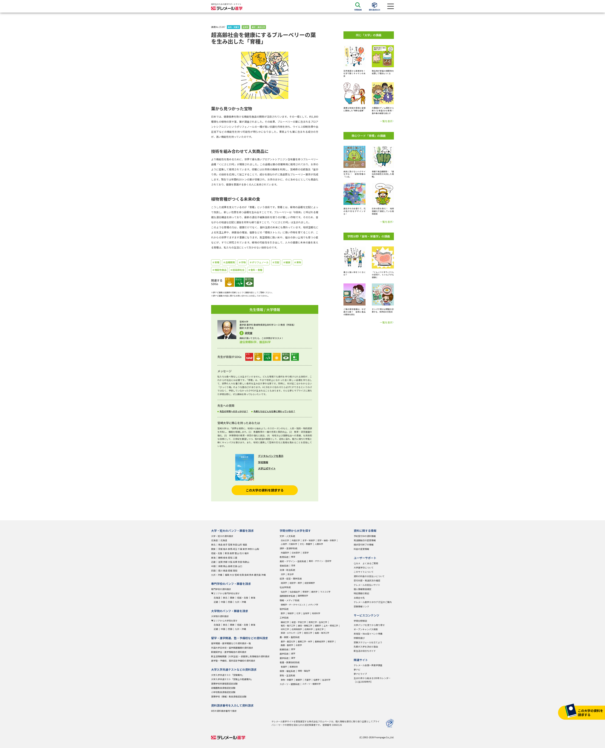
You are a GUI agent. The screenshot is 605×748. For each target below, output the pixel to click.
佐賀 (241, 574)
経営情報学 (310, 582)
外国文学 (296, 540)
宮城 (230, 544)
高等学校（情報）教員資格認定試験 (228, 696)
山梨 (257, 549)
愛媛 (230, 570)
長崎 (246, 574)
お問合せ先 (359, 597)
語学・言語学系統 (288, 548)
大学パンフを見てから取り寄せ (369, 625)
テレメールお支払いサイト (367, 584)
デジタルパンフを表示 (270, 456)
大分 (232, 574)
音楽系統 (284, 565)
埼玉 (235, 549)
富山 (237, 553)
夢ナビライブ (360, 673)
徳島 (225, 570)
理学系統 (284, 609)
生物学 (245, 27)
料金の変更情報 (361, 549)
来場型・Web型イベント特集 (368, 633)
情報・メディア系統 (289, 600)
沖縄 (263, 574)
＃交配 (275, 262)
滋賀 (220, 561)
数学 (283, 613)
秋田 (235, 544)
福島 (245, 544)
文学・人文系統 (287, 536)
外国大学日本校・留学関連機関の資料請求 (232, 647)
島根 (230, 566)
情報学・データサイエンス (293, 604)
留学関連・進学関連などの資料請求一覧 (231, 643)
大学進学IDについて (364, 567)
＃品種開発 (229, 262)
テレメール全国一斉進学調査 (368, 665)
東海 (213, 557)
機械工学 (285, 622)
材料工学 (285, 629)
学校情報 (263, 462)
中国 (213, 566)
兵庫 (235, 561)
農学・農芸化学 (258, 27)
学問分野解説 (360, 620)
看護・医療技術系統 (290, 662)
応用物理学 (297, 629)
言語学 (305, 552)
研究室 (248, 332)
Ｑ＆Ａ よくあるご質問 (366, 563)
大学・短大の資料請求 (222, 536)
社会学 (284, 591)
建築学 (318, 625)
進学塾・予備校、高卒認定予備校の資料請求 (233, 660)
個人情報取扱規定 (362, 589)
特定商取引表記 (361, 593)
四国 (213, 570)
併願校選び (359, 638)
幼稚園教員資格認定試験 (223, 687)
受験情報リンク (361, 606)
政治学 (291, 574)
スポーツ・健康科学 (311, 683)
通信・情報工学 (305, 625)
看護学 (284, 666)
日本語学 (296, 552)
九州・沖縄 (216, 574)
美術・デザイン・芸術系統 (293, 561)
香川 (220, 570)
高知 (235, 570)
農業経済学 (320, 641)
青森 (220, 544)
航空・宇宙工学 (299, 622)
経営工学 (308, 632)
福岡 (227, 574)
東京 (245, 549)
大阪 (230, 561)
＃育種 (215, 262)
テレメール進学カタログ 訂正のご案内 (373, 602)
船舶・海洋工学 (322, 632)
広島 (235, 566)
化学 (298, 613)
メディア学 (313, 604)
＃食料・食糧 (255, 269)
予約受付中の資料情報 (365, 536)
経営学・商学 (296, 582)
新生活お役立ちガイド (365, 650)
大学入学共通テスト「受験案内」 (227, 675)
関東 (213, 549)
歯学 (293, 653)
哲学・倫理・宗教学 (326, 540)
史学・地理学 (308, 540)
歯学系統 (284, 653)
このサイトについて (364, 571)
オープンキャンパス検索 (366, 629)
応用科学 (309, 629)
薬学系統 (284, 658)
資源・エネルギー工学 (291, 632)
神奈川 (251, 549)
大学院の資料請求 (220, 616)
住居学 (316, 679)
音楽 (293, 565)
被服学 (299, 679)
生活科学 (326, 679)
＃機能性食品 (219, 269)
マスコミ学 (325, 591)
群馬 (230, 549)
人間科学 (319, 543)
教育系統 (284, 557)
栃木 (225, 549)
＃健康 (286, 262)
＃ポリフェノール (259, 262)
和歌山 (246, 561)
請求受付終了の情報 (364, 544)
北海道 (214, 540)
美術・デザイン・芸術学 (320, 561)
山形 (240, 544)
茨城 (220, 549)
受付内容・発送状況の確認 (367, 580)
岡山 (225, 566)
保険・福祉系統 (287, 671)
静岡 (220, 557)
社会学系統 (285, 587)
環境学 (305, 591)
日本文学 (285, 540)
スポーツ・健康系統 (290, 684)
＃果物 (297, 262)
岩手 (225, 544)
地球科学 (316, 613)
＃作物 (242, 262)
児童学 (308, 679)
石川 (241, 553)
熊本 (251, 574)
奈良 (240, 561)
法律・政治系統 (287, 569)
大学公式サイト (267, 468)
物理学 (291, 613)
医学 (293, 649)
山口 (240, 566)
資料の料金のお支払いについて (369, 576)
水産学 (299, 645)
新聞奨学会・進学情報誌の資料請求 (228, 652)
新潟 (227, 553)
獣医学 (331, 641)
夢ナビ (357, 669)
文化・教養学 (306, 543)
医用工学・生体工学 (318, 622)
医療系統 (284, 649)
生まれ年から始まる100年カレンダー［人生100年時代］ (372, 680)
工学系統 (284, 617)
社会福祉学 (295, 591)
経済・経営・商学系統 (291, 578)
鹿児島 (257, 574)
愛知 (230, 557)
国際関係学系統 (287, 595)
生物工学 (319, 629)
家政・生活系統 (287, 675)
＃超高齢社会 (237, 269)
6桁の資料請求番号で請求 (224, 710)
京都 (225, 561)
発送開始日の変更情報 (365, 540)
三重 (235, 557)
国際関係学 (303, 595)
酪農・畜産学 (287, 645)
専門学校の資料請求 (221, 589)
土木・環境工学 (331, 625)
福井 (246, 553)
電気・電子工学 (288, 625)
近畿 (213, 561)
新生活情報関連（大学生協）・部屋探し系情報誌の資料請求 (240, 656)
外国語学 (285, 552)
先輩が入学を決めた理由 (366, 646)
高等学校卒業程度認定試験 (224, 683)
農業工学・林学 (305, 641)
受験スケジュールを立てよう (368, 642)
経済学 (284, 582)
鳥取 (220, 566)
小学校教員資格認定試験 (223, 692)
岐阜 (225, 557)
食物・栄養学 (233, 27)
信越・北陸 (216, 553)
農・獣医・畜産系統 (290, 637)
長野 (232, 553)
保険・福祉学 (304, 670)
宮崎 (237, 574)
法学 (283, 574)
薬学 (293, 657)
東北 (213, 544)
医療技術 (294, 666)
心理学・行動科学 (289, 543)
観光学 (314, 591)
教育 (293, 556)
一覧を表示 (386, 121)
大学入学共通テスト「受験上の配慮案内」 (232, 679)
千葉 (240, 549)
